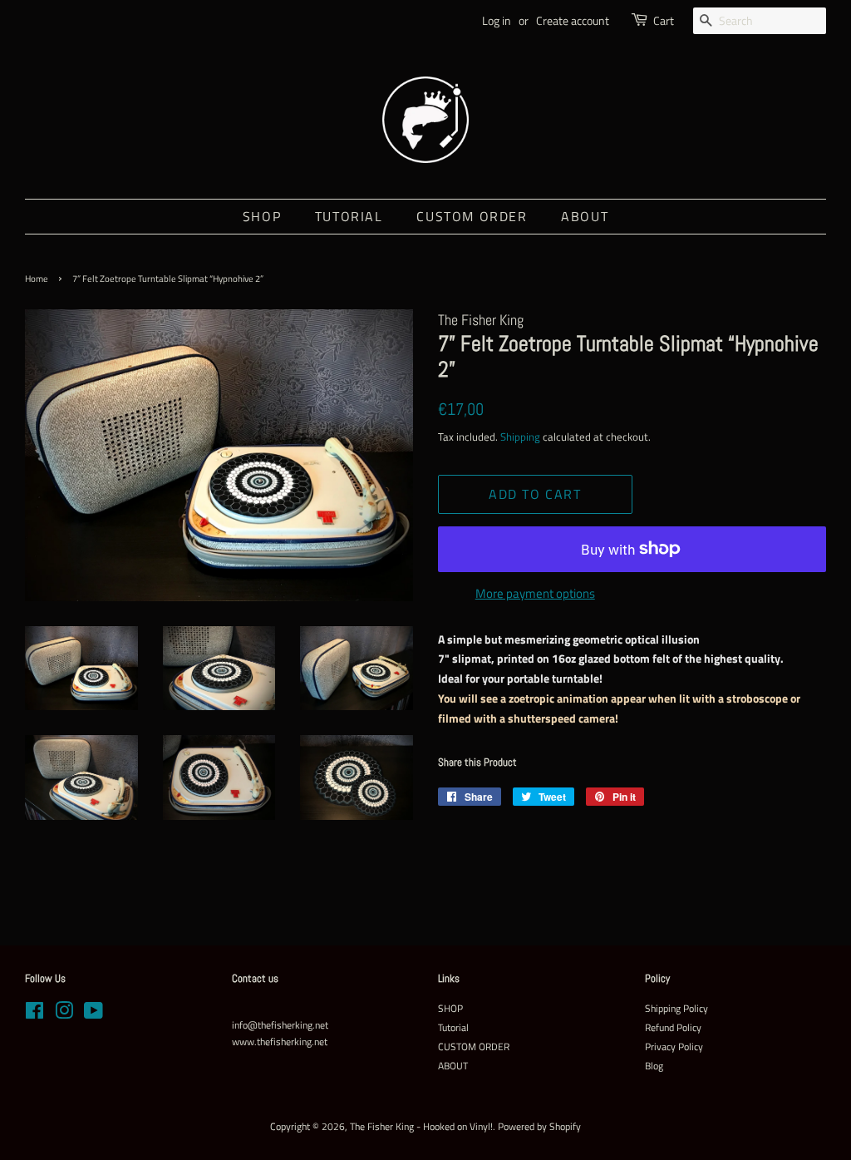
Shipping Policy (676, 1008)
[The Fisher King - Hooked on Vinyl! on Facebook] (34, 1014)
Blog (654, 1066)
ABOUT (584, 216)
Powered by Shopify (539, 1126)
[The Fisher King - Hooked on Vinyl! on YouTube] (93, 1014)
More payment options (535, 593)
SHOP (262, 216)
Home (36, 278)
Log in (496, 20)
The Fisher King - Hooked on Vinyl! (421, 1126)
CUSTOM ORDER (471, 216)
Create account (572, 20)
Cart (663, 20)
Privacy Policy (674, 1046)
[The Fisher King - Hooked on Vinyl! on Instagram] (64, 1014)
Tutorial (349, 216)
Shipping (520, 436)
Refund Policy (673, 1027)
